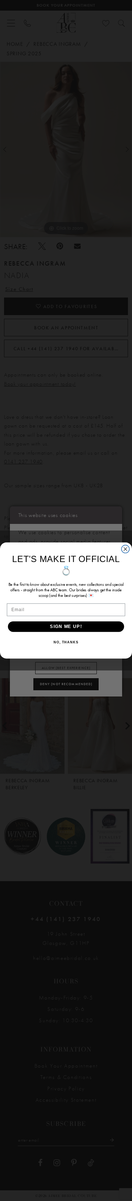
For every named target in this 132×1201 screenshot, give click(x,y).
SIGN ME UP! (66, 626)
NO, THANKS (66, 642)
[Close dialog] (125, 549)
